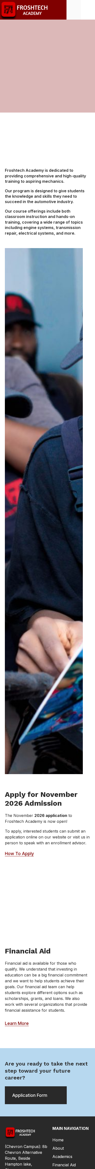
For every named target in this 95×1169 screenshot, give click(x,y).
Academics (62, 1156)
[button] (88, 10)
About (58, 1148)
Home (58, 1139)
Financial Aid (64, 1164)
